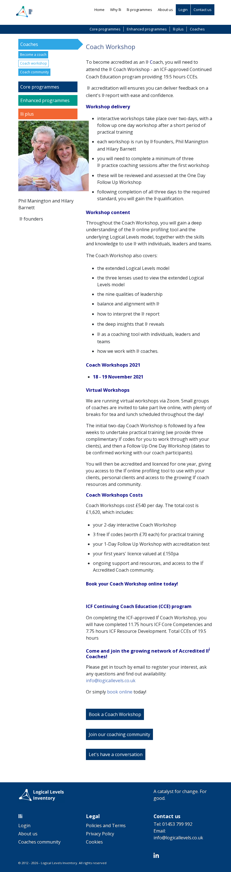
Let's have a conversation (116, 754)
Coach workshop (33, 63)
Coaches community (39, 842)
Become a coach (33, 54)
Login (183, 9)
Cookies (94, 842)
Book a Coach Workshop (115, 714)
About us (165, 9)
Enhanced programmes (147, 29)
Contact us (203, 9)
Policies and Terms (106, 825)
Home (99, 9)
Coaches (197, 29)
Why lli (115, 9)
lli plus (178, 29)
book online (119, 692)
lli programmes (139, 9)
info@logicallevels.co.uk (111, 680)
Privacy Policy (100, 834)
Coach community (34, 72)
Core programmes (105, 29)
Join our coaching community (119, 734)
